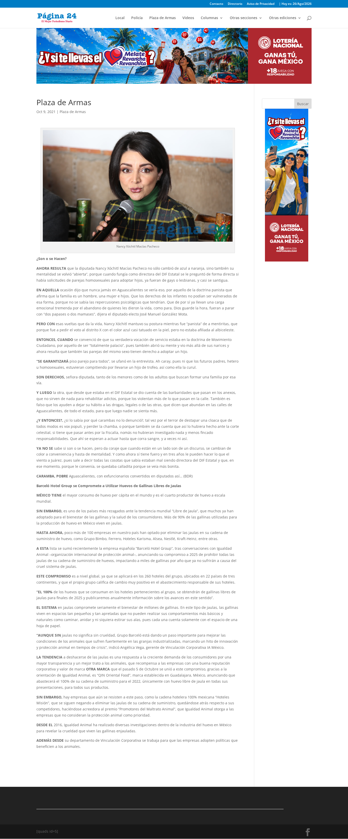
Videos (188, 18)
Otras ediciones (282, 18)
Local (120, 18)
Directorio (235, 4)
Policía (137, 18)
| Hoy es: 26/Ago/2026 (295, 4)
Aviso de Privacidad (260, 4)
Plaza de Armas (162, 18)
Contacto (216, 4)
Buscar (303, 103)
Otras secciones (243, 18)
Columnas (209, 18)
